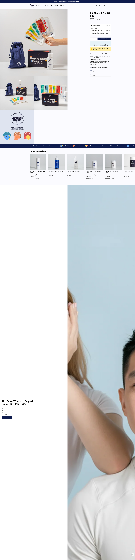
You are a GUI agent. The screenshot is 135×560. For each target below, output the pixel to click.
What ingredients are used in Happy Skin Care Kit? (101, 71)
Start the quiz (6, 417)
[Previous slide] (30, 1)
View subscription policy (104, 35)
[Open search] (100, 6)
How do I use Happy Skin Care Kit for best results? (100, 74)
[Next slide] (104, 1)
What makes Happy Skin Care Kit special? (100, 67)
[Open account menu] (102, 6)
